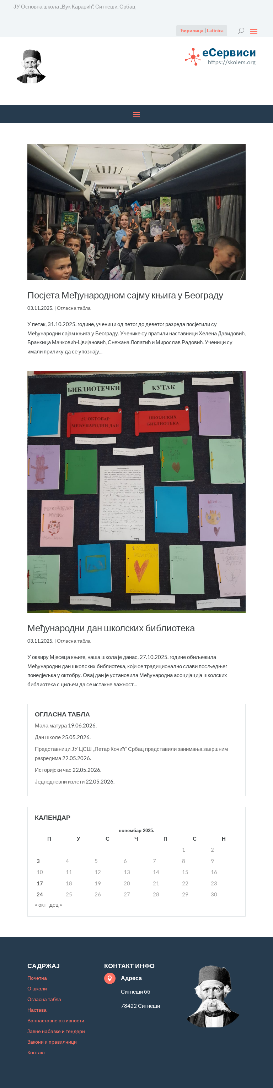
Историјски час (53, 769)
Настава (37, 1010)
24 (40, 894)
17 (40, 883)
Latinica (215, 30)
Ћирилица (191, 30)
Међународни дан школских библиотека (111, 628)
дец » (55, 904)
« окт (40, 904)
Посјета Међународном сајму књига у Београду (125, 295)
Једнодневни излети (60, 781)
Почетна (37, 978)
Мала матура (51, 725)
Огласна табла (74, 308)
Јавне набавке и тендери (56, 1031)
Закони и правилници (52, 1042)
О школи (37, 988)
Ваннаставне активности (55, 1020)
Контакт (36, 1052)
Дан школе (48, 737)
